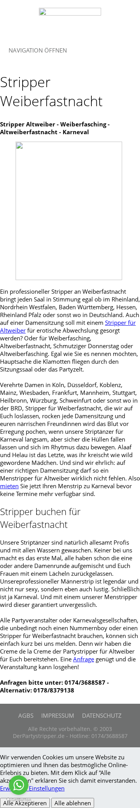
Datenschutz (102, 715)
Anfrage (83, 659)
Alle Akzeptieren (25, 803)
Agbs (25, 715)
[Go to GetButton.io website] (18, 800)
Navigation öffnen (38, 50)
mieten (9, 486)
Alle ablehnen (72, 803)
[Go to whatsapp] (18, 785)
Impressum (57, 715)
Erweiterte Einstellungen (32, 788)
